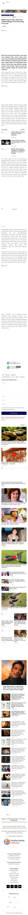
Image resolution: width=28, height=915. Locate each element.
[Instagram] (8, 886)
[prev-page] (2, 809)
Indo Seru (14, 872)
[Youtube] (19, 886)
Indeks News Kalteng (14, 873)
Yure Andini (22, 376)
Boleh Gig (11, 75)
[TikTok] (12, 886)
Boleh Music (13, 374)
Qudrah (17, 376)
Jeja (13, 376)
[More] (21, 654)
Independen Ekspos (14, 870)
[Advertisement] (14, 193)
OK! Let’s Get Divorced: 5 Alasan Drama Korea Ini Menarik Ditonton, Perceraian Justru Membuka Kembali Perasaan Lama (18, 705)
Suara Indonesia (14, 882)
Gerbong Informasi (14, 877)
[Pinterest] (14, 49)
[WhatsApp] (17, 49)
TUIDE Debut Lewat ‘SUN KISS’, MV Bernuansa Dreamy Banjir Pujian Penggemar (18, 767)
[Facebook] (7, 49)
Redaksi (4, 26)
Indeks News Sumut (14, 875)
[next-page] (5, 809)
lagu (13, 115)
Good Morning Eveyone (6, 376)
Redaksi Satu (14, 878)
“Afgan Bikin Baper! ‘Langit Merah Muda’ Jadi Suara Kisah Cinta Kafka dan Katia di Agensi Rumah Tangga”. (13, 688)
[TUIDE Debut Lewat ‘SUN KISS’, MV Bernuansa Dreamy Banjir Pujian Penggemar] (5, 768)
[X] (10, 49)
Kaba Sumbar (14, 880)
